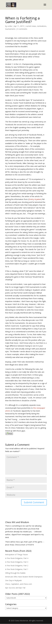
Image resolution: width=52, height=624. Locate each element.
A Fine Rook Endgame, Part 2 (16, 565)
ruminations (41, 26)
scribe (9, 26)
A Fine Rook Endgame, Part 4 (16, 558)
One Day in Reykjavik (13, 580)
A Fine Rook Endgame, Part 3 (16, 562)
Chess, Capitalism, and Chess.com (18, 584)
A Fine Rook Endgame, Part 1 (16, 569)
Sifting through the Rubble (15, 573)
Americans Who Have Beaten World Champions (24, 577)
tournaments (10, 29)
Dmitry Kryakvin (35, 199)
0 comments (22, 29)
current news (31, 26)
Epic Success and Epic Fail (15, 588)
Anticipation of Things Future (16, 554)
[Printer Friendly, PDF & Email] (9, 433)
